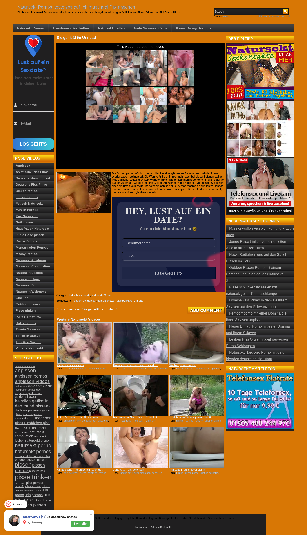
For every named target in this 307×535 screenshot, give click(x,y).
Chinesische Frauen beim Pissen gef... (80, 469)
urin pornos (34, 495)
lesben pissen (32, 414)
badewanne (21, 386)
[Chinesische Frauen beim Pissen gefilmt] (84, 447)
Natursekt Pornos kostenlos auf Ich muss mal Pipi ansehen (76, 6)
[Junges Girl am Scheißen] (140, 447)
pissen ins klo (202, 368)
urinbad (138, 300)
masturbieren (24, 418)
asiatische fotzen (97, 473)
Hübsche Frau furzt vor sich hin (188, 469)
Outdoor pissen (28, 304)
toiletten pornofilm (209, 473)
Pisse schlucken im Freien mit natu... (135, 365)
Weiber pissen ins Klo (182, 365)
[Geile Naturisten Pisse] (84, 343)
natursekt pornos (33, 451)
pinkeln (42, 459)
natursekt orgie (37, 440)
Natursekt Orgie (101, 295)
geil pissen (35, 393)
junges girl (125, 473)
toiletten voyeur (32, 490)
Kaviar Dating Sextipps (193, 28)
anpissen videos (32, 381)
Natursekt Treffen (111, 28)
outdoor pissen (25, 459)
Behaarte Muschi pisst (33, 178)
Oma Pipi (22, 298)
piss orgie (20, 483)
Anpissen (23, 165)
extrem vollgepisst (85, 300)
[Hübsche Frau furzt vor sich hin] (196, 447)
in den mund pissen (32, 403)
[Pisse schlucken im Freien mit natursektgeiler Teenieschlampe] (140, 343)
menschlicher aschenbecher (92, 420)
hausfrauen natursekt (131, 420)
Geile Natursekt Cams (150, 28)
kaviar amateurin (141, 473)
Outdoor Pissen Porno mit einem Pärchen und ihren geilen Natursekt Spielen (254, 274)
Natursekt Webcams (31, 291)
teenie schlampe (144, 368)
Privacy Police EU (161, 527)
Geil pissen (24, 222)
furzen (179, 473)
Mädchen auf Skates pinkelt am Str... (191, 417)
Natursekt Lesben (29, 272)
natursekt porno (33, 445)
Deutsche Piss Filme (31, 184)
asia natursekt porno (75, 473)
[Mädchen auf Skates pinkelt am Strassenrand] (196, 395)
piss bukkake (125, 300)
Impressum (141, 527)
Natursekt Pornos (30, 28)
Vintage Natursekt (29, 348)
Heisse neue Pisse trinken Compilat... (136, 417)
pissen (23, 464)
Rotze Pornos (26, 323)
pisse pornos (37, 471)
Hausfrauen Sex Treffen (71, 28)
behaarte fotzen (184, 368)
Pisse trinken (26, 310)
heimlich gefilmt (184, 420)
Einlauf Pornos (27, 197)
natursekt (101, 368)
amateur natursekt (25, 366)
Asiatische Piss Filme (32, 172)
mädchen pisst (202, 420)
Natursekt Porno (28, 285)
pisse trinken (33, 477)
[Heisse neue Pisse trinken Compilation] (140, 395)
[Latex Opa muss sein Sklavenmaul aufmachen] (84, 395)
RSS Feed (262, 16)
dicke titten (35, 386)
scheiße (19, 486)
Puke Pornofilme (28, 317)
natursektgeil (127, 368)
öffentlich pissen (30, 505)
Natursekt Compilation (33, 266)
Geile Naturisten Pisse (70, 365)
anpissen (25, 370)
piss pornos (34, 483)
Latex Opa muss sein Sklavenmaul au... (81, 417)
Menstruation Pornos (32, 247)
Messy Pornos (27, 254)
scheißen (157, 473)
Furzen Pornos (27, 209)
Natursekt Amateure (31, 260)
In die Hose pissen (30, 235)
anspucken (70, 420)
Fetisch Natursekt (79, 295)
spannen (215, 368)
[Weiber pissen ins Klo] (196, 343)
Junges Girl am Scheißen (128, 469)
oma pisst (44, 456)
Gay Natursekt (27, 216)
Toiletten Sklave (28, 335)
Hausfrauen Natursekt (32, 228)
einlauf (47, 386)
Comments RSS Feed (279, 16)
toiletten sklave (33, 486)
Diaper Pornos (27, 191)
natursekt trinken (27, 456)
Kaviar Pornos (26, 241)
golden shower (106, 300)
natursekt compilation (29, 434)
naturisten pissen (85, 368)
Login (225, 16)
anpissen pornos (31, 376)
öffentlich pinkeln (40, 500)
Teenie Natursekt (29, 329)
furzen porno (191, 473)
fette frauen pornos (25, 389)
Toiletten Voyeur (28, 342)
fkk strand (69, 368)
